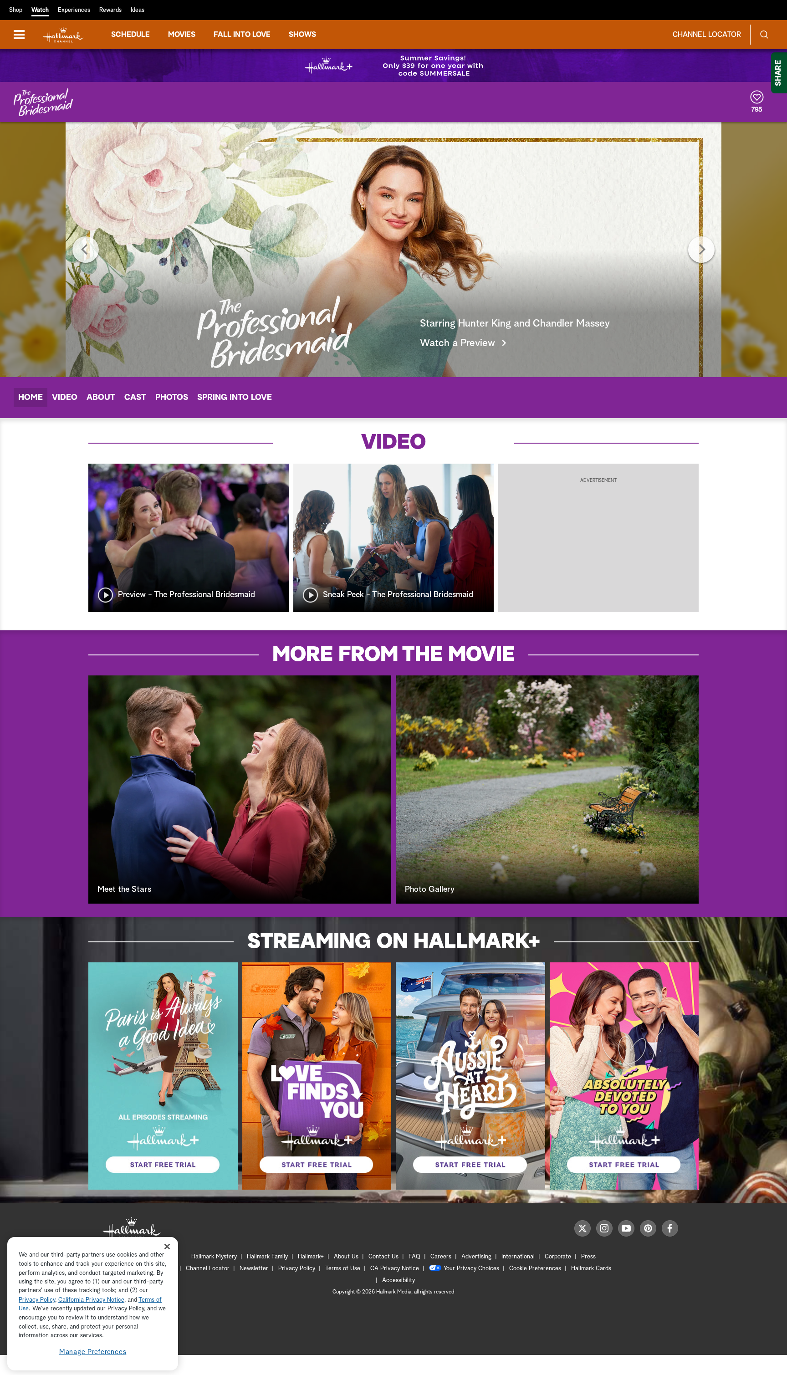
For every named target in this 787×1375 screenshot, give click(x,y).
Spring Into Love (234, 398)
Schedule (130, 34)
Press (588, 1257)
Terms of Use (342, 1269)
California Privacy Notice (91, 1300)
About (101, 398)
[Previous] (85, 249)
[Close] (167, 1246)
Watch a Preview (457, 343)
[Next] (701, 249)
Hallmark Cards (591, 1269)
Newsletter (254, 1269)
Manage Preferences (93, 1352)
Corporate (558, 1257)
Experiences (74, 10)
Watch (40, 10)
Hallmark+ (311, 1257)
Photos (171, 398)
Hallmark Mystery (214, 1257)
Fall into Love (242, 34)
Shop (15, 10)
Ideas (137, 10)
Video (64, 398)
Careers (440, 1257)
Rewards (110, 10)
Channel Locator (707, 34)
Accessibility (398, 1280)
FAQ (414, 1257)
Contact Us (383, 1257)
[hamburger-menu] (19, 34)
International (518, 1257)
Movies (181, 34)
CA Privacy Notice (394, 1269)
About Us (346, 1257)
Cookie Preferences (535, 1269)
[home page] (63, 35)
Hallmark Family (267, 1257)
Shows (302, 34)
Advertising (476, 1257)
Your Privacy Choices (471, 1269)
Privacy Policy (296, 1269)
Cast (135, 398)
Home (30, 398)
